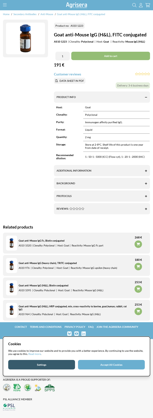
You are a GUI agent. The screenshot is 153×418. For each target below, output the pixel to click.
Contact (21, 326)
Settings (41, 364)
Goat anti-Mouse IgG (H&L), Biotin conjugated (43, 285)
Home (6, 14)
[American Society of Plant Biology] (6, 388)
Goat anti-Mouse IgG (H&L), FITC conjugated (81, 14)
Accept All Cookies (111, 364)
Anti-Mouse (46, 14)
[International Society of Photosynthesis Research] (37, 388)
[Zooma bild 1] (25, 38)
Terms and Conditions (46, 326)
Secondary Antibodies (25, 14)
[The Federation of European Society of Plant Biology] (17, 388)
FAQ (90, 326)
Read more (34, 353)
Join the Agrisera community (117, 326)
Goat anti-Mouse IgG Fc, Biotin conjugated (41, 240)
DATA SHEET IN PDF (72, 80)
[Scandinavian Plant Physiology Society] (49, 388)
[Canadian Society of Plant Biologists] (27, 388)
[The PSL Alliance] (9, 407)
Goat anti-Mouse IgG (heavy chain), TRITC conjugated (48, 263)
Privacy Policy (75, 326)
